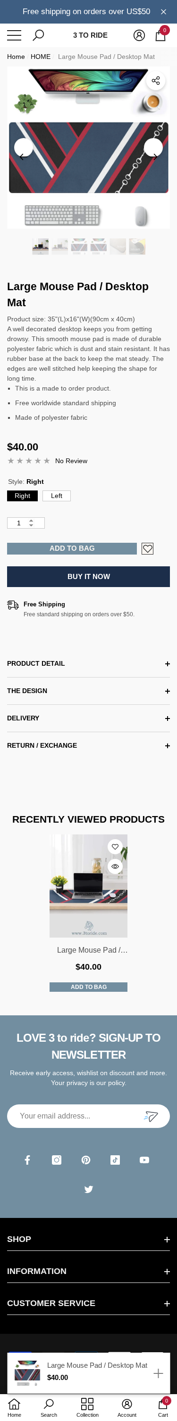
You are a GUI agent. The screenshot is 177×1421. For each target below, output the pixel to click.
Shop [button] (19, 1239)
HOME (41, 56)
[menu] (14, 35)
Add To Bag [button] (89, 987)
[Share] (155, 80)
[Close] (163, 12)
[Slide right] (153, 147)
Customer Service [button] (51, 1303)
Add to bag (72, 548)
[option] (88, 147)
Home (16, 56)
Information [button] (37, 1271)
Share (155, 80)
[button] (38, 35)
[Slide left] (23, 147)
